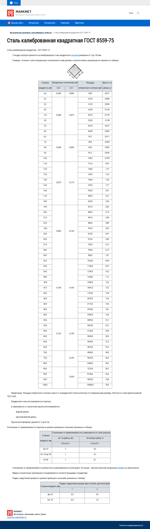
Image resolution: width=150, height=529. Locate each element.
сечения (75, 55)
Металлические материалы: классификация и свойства (31, 33)
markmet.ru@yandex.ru (16, 517)
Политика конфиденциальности (131, 525)
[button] (14, 3)
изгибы (121, 468)
